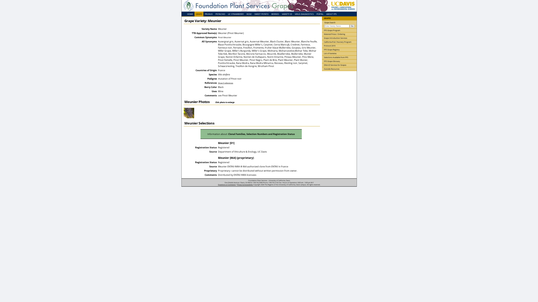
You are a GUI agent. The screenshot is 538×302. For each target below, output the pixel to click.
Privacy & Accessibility (245, 185)
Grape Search (329, 22)
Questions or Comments (227, 185)
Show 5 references (225, 83)
